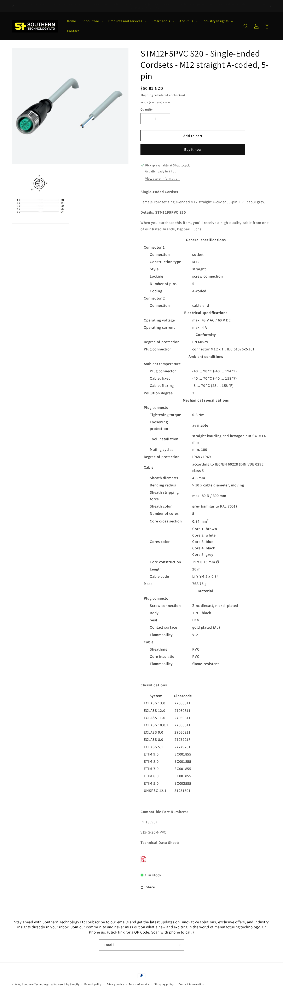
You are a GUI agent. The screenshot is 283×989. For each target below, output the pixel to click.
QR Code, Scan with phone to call (163, 932)
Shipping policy (164, 984)
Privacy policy (115, 984)
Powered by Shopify (67, 984)
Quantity (146, 110)
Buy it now (193, 149)
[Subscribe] (179, 944)
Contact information (191, 984)
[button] (92, 21)
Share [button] (150, 887)
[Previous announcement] (12, 6)
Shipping (146, 95)
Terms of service (139, 984)
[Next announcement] (270, 6)
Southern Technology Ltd (38, 984)
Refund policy (93, 984)
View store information (162, 179)
